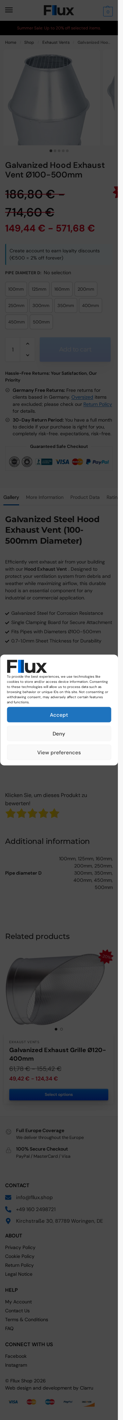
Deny (59, 733)
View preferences (59, 752)
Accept (59, 714)
